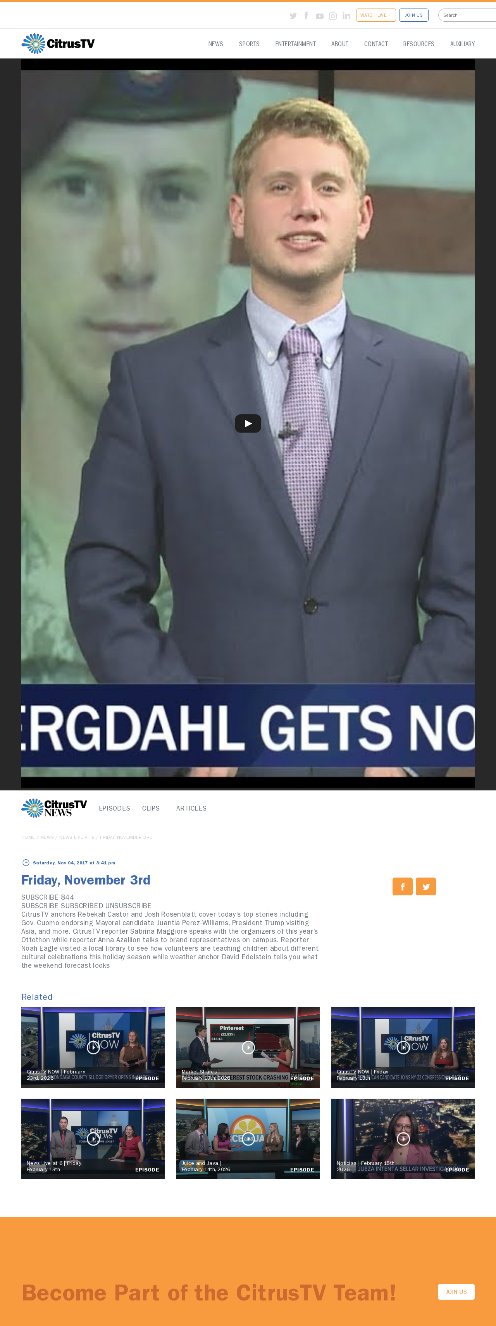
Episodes (112, 809)
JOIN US (414, 16)
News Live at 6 (76, 838)
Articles (189, 809)
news (47, 838)
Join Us (456, 1293)
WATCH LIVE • (376, 16)
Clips (151, 809)
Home (28, 838)
